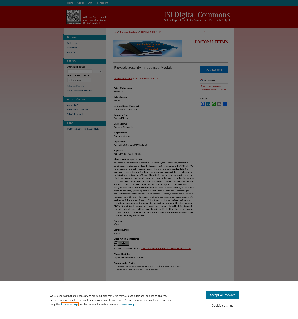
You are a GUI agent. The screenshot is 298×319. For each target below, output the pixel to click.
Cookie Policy (127, 304)
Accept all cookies (222, 295)
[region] (149, 300)
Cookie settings (69, 304)
